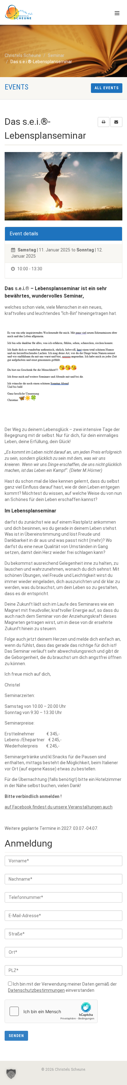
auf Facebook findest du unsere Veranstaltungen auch (59, 806)
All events (107, 88)
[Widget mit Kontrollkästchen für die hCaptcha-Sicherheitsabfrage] (51, 1011)
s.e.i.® (22, 288)
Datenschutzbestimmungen (36, 990)
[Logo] (42, 12)
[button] (11, 1074)
